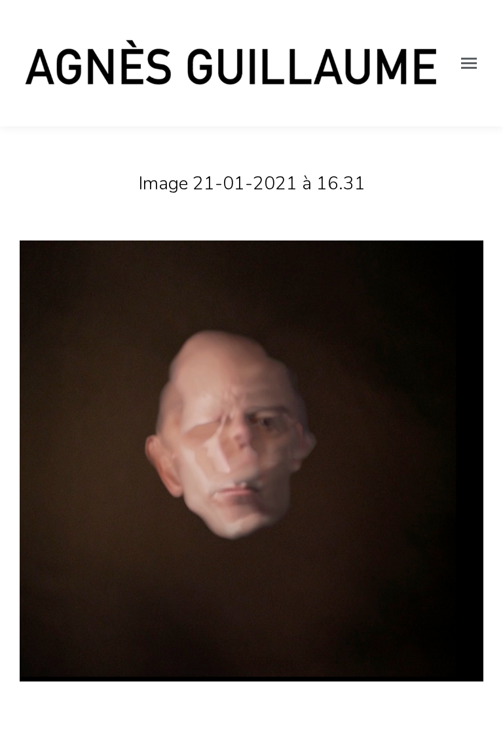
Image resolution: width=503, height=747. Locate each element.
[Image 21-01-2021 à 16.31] (251, 460)
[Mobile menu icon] (469, 63)
